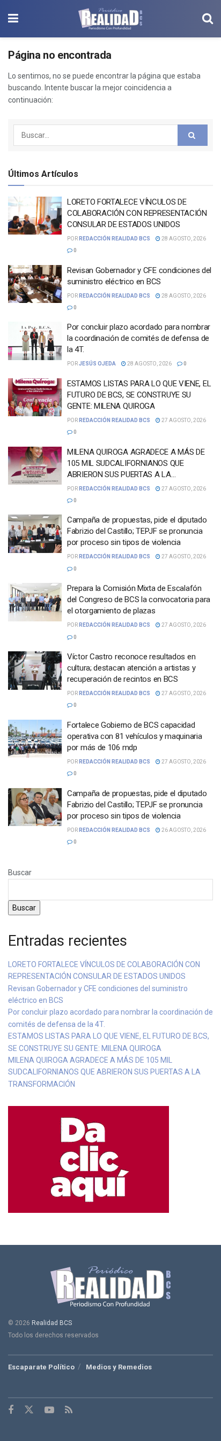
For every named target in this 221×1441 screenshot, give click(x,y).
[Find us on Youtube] (49, 1410)
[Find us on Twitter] (29, 1410)
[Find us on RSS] (68, 1410)
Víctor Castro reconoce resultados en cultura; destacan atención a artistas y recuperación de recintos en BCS (131, 668)
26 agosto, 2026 (183, 830)
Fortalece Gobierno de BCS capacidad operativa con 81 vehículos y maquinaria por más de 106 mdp (134, 736)
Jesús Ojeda (97, 364)
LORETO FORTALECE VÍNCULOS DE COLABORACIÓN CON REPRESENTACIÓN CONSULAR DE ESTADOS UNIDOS (137, 213)
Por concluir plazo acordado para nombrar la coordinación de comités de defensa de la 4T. (138, 338)
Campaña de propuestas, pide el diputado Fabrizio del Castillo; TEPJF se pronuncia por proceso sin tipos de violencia (137, 531)
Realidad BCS (52, 1323)
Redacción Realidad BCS (114, 239)
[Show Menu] (13, 18)
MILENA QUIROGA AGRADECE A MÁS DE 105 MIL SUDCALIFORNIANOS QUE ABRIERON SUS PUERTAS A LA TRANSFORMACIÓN (104, 1072)
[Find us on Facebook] (10, 1410)
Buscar (20, 872)
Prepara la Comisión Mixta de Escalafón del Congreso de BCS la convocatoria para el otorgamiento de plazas (138, 599)
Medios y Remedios (119, 1367)
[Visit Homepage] (110, 18)
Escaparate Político (41, 1367)
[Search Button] (207, 18)
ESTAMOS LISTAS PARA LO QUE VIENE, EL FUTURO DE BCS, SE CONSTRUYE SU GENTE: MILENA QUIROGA (139, 395)
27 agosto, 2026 (183, 420)
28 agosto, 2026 (183, 239)
